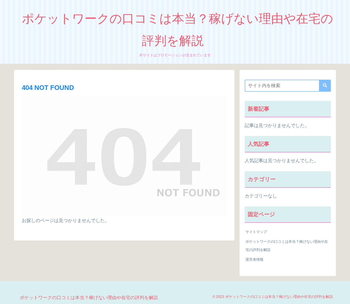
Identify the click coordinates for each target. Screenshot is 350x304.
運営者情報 (254, 259)
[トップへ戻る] (342, 296)
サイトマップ (256, 232)
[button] (325, 86)
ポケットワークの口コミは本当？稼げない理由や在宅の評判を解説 (286, 245)
